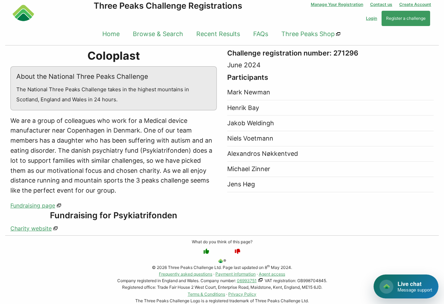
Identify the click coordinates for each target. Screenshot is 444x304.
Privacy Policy (242, 294)
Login (371, 18)
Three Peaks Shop (308, 33)
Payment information (235, 274)
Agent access (272, 274)
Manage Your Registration (337, 4)
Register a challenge (406, 18)
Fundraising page (32, 205)
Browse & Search (158, 33)
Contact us (381, 4)
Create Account (415, 4)
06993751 (247, 280)
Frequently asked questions (185, 274)
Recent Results (218, 33)
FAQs (260, 33)
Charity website (31, 228)
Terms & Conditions (206, 294)
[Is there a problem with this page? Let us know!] (237, 251)
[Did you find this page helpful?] (206, 251)
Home (111, 33)
